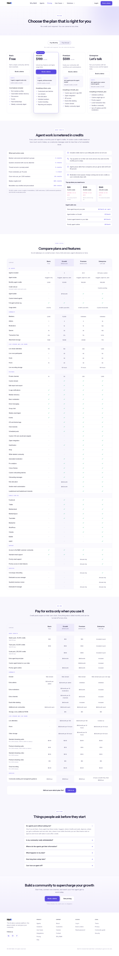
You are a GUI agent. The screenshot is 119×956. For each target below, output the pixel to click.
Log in (96, 3)
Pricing (49, 3)
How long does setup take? (59, 859)
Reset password (80, 930)
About (58, 923)
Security (97, 933)
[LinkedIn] (8, 935)
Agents (42, 3)
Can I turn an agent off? (59, 865)
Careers (58, 930)
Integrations (40, 933)
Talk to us (70, 790)
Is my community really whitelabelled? (59, 840)
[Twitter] (16, 935)
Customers (59, 926)
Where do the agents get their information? (59, 846)
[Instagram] (12, 935)
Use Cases (58, 3)
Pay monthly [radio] (54, 43)
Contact (58, 933)
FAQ (38, 940)
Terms (97, 923)
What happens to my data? (59, 853)
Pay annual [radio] (65, 43)
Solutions (70, 3)
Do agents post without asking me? (59, 826)
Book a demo (106, 3)
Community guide (100, 930)
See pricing (67, 898)
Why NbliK (33, 3)
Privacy (97, 926)
